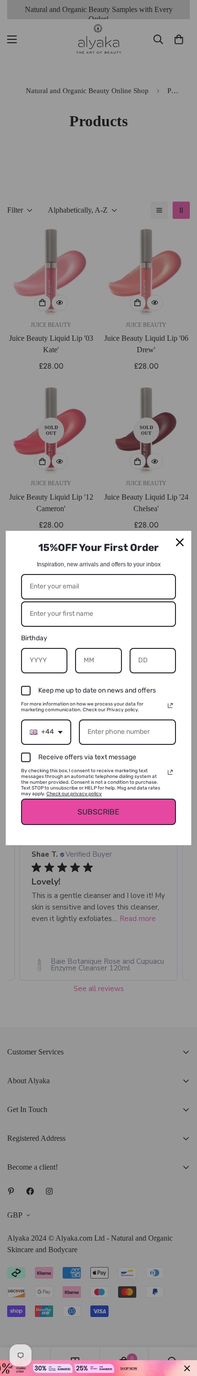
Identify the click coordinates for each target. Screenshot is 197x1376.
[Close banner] (187, 1368)
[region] (98, 1368)
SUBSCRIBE (98, 811)
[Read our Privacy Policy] (170, 705)
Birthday (34, 638)
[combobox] (46, 732)
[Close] (179, 542)
